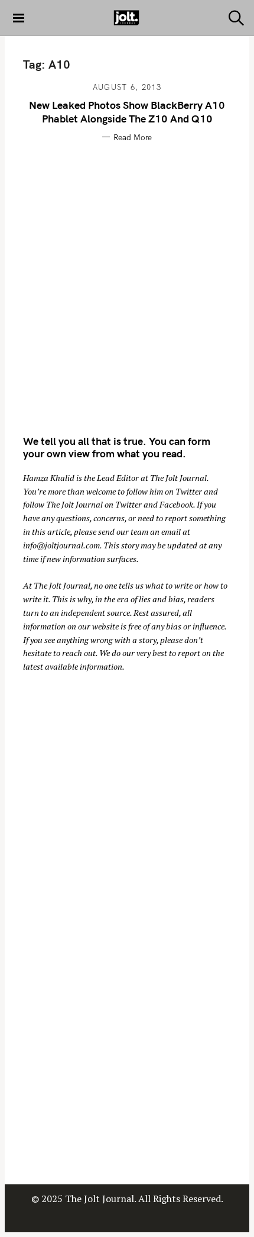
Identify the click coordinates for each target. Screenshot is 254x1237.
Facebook (176, 504)
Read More (132, 137)
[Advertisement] (127, 286)
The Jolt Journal (178, 477)
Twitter (188, 491)
